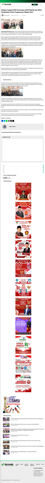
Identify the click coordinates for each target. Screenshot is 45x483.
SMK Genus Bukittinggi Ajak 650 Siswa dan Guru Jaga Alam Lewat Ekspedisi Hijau (25, 424)
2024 (23, 170)
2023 (23, 172)
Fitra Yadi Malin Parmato (16, 480)
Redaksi (21, 464)
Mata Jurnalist (9, 480)
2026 (23, 166)
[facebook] (2, 121)
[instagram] (3, 1)
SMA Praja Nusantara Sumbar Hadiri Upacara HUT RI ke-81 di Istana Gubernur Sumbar (25, 440)
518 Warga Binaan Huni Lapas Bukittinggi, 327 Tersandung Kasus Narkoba (23, 451)
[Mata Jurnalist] (6, 5)
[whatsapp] (7, 121)
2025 (23, 168)
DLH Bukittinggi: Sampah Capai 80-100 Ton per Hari (20, 435)
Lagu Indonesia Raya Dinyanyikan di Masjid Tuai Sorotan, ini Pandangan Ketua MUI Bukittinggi (27, 446)
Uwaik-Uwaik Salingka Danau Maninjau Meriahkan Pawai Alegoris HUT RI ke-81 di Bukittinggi (27, 418)
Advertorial (38, 464)
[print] (9, 121)
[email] (11, 121)
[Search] (43, 1)
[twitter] (4, 121)
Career (42, 464)
